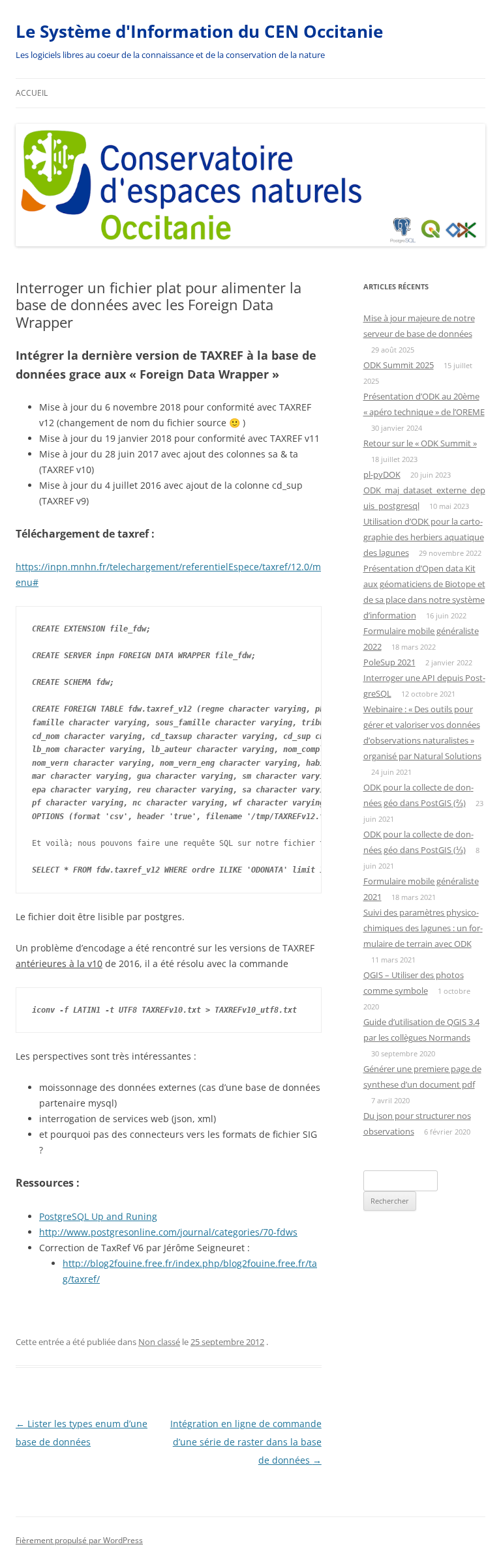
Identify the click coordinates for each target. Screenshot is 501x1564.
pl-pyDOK (382, 474)
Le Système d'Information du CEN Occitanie (199, 31)
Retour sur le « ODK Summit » (420, 443)
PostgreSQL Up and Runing (98, 1216)
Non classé (159, 1342)
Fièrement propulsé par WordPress (79, 1540)
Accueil (32, 92)
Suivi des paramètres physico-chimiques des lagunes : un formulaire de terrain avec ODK (423, 927)
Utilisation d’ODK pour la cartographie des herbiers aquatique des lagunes (423, 536)
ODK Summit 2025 (398, 365)
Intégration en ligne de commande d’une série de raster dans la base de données (246, 1441)
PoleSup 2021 (389, 662)
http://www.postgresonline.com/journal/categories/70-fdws (168, 1232)
